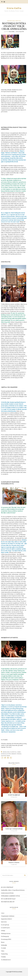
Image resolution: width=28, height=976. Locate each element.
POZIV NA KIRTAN (14, 795)
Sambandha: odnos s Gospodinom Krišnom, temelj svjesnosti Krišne (13, 892)
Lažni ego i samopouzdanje (14, 828)
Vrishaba (3, 956)
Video (2, 951)
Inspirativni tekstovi (14, 20)
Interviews (4, 922)
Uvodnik (3, 948)
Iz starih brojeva (5, 927)
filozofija (13, 751)
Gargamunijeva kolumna (7, 916)
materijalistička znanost (9, 753)
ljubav (19, 751)
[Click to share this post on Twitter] (5, 758)
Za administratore (6, 959)
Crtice (2, 913)
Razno (2, 942)
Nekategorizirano (6, 933)
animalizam (6, 751)
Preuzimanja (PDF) (6, 939)
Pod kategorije (5, 936)
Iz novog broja (5, 924)
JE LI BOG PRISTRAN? (7, 887)
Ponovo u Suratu (14, 862)
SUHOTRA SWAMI (5, 755)
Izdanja (3, 930)
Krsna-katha (11, 31)
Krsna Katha (14, 8)
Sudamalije (4, 945)
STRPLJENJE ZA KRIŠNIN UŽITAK (10, 896)
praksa (19, 753)
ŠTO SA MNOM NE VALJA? (8, 898)
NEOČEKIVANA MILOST (8, 901)
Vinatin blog (4, 954)
